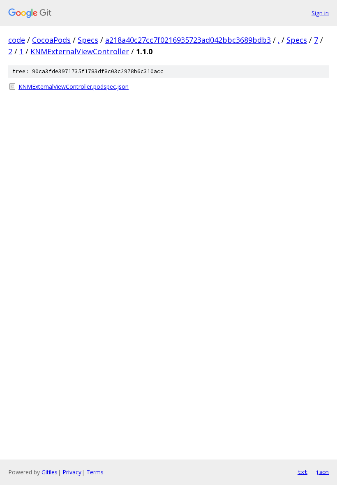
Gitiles (50, 472)
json (322, 472)
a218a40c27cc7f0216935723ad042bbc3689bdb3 (188, 40)
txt (302, 472)
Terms (95, 472)
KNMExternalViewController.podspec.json (73, 86)
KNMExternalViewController (79, 51)
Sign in (320, 13)
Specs (88, 40)
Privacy (71, 472)
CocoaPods (51, 40)
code (16, 40)
